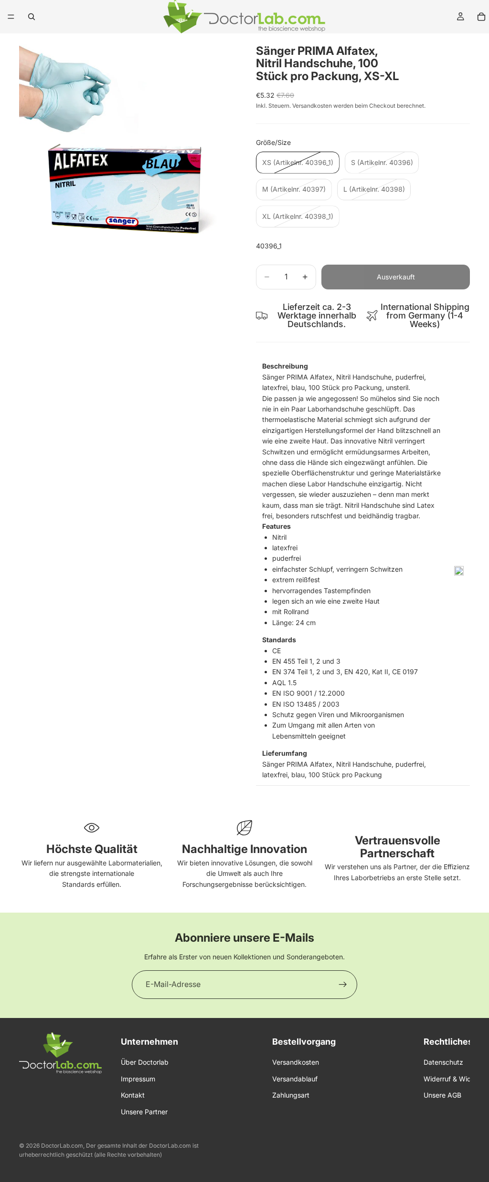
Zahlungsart (290, 1095)
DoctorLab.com (62, 1145)
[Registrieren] (343, 985)
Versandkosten (295, 1062)
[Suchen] (31, 16)
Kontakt (133, 1095)
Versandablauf (295, 1079)
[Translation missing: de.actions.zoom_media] (126, 140)
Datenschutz (443, 1062)
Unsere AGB (442, 1095)
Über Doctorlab (145, 1062)
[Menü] (11, 17)
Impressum (138, 1079)
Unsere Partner (144, 1111)
